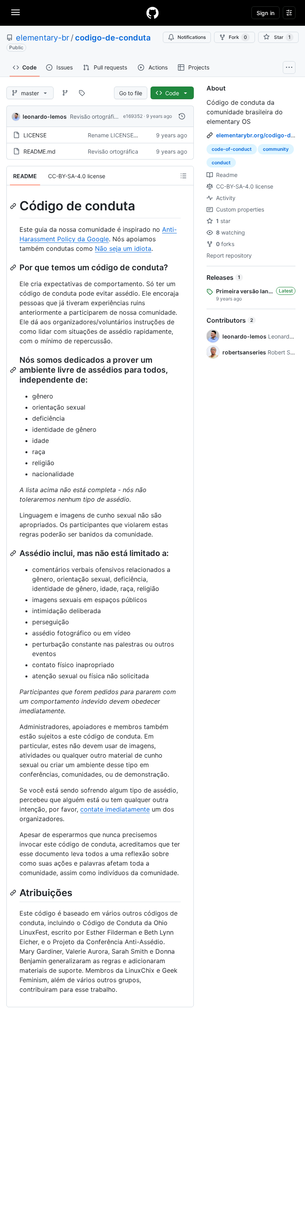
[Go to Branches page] (65, 93)
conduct (221, 162)
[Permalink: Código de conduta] (13, 206)
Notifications (192, 37)
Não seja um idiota (123, 248)
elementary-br (42, 37)
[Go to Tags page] (81, 93)
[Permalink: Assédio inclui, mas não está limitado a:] (13, 553)
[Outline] (183, 175)
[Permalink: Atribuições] (13, 892)
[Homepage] (152, 12)
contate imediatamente (115, 809)
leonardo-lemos (45, 116)
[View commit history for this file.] (182, 116)
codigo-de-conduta (113, 37)
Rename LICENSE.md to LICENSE (131, 135)
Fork (238, 37)
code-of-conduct (232, 149)
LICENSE (34, 135)
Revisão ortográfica (95, 116)
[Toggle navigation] (15, 12)
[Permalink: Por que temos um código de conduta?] (13, 267)
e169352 (133, 116)
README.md (39, 151)
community (276, 149)
